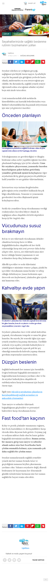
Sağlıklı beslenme (20, 34)
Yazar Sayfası (38, 560)
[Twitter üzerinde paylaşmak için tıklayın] (16, 62)
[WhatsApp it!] (38, 62)
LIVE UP (7, 34)
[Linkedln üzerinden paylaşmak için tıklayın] (22, 62)
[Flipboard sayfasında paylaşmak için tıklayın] (33, 62)
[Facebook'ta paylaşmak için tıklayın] (10, 62)
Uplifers (11, 53)
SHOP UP (32, 3)
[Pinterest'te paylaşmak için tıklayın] (27, 62)
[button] (3, 3)
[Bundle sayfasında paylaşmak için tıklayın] (43, 62)
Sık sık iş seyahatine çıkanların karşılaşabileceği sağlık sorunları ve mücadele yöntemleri (22, 395)
